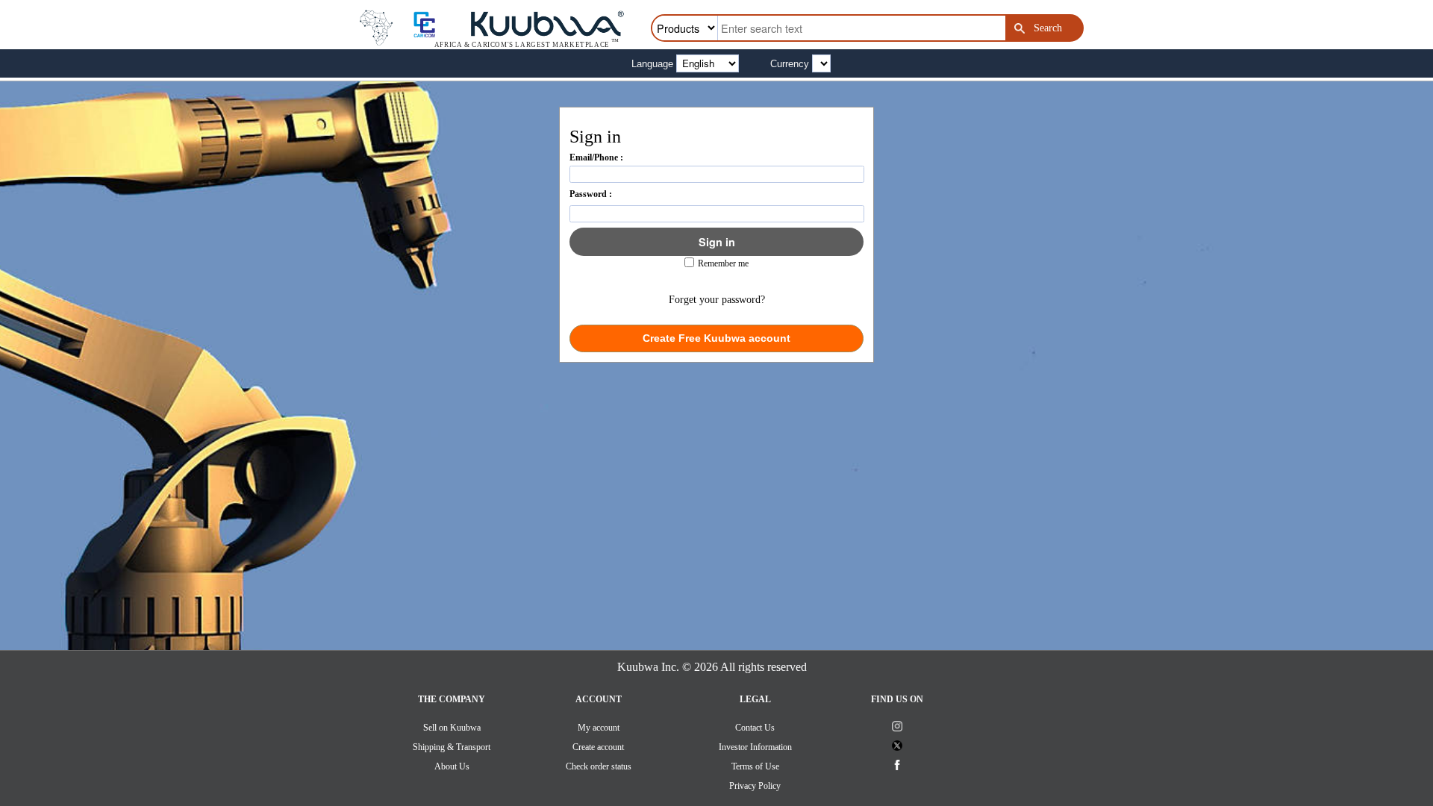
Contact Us (755, 727)
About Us (451, 766)
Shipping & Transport (451, 747)
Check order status (598, 766)
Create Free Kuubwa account (716, 338)
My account (598, 727)
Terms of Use (755, 766)
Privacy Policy (755, 786)
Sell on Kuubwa (452, 727)
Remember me (723, 263)
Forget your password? (717, 299)
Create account (598, 747)
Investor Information (755, 747)
